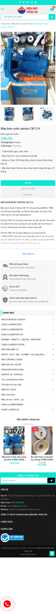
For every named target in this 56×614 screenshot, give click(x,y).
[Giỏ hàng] (52, 9)
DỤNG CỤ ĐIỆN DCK (10, 409)
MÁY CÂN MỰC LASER (11, 359)
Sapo (34, 554)
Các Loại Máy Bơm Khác (12, 379)
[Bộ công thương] (12, 537)
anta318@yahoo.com (17, 506)
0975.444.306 (17, 502)
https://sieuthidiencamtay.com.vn (25, 509)
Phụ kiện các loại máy (11, 384)
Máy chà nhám (8, 395)
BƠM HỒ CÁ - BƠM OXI (12, 374)
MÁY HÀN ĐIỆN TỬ (10, 349)
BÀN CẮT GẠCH (8, 389)
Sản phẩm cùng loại (28, 419)
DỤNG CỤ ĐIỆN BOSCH (11, 324)
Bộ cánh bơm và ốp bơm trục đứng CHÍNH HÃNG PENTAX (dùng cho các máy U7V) (42, 458)
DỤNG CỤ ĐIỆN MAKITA (12, 329)
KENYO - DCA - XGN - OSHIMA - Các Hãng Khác (23, 354)
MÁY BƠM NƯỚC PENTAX (13, 319)
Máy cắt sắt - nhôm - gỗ (12, 399)
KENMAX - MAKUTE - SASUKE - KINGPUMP (21, 339)
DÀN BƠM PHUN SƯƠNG (12, 369)
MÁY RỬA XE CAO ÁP (11, 364)
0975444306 (22, 290)
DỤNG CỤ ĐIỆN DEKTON (12, 334)
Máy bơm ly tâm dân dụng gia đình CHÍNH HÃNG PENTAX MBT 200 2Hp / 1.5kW (14, 458)
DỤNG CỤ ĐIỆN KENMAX (12, 404)
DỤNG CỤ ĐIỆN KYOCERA (12, 344)
